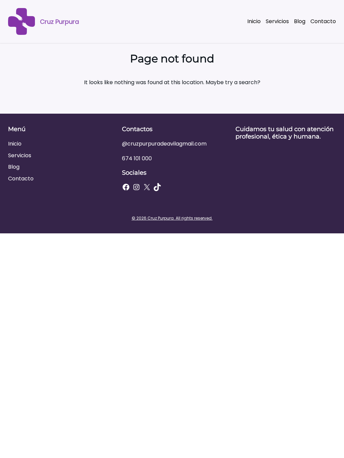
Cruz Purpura (59, 21)
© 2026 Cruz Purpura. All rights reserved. (172, 218)
